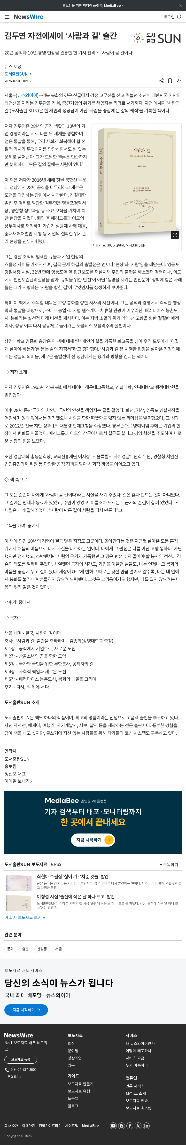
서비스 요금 (135, 1058)
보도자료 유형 (79, 1091)
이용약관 (28, 1125)
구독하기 (170, 864)
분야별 (73, 1050)
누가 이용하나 (137, 1065)
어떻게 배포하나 (138, 1050)
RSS (57, 864)
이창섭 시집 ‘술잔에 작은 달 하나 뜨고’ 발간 (76, 897)
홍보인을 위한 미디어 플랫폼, (92, 5)
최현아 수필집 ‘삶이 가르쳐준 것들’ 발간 (72, 877)
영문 (71, 1065)
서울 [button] (58, 949)
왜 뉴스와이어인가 (140, 1043)
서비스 (131, 1035)
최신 (71, 1043)
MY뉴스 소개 (136, 1093)
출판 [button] (25, 949)
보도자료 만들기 (80, 1084)
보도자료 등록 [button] (20, 1059)
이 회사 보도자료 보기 (24, 917)
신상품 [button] (42, 949)
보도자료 (75, 1035)
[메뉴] (6, 17)
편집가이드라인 (50, 1125)
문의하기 (14, 1077)
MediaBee (90, 1125)
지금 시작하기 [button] (24, 1009)
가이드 (73, 1076)
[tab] (95, 1035)
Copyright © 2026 (17, 1136)
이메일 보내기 (18, 781)
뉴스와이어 (27, 95)
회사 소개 (11, 1125)
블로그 (73, 1106)
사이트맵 (71, 1125)
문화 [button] (10, 949)
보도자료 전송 (137, 1100)
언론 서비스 (135, 1086)
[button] (161, 81)
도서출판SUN (17, 74)
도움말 (73, 1098)
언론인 (131, 1078)
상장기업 (75, 1058)
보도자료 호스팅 (138, 1108)
